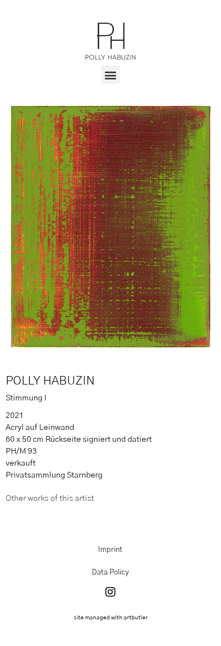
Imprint (110, 550)
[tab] (50, 499)
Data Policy (110, 572)
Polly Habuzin (50, 381)
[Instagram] (110, 592)
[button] (110, 74)
